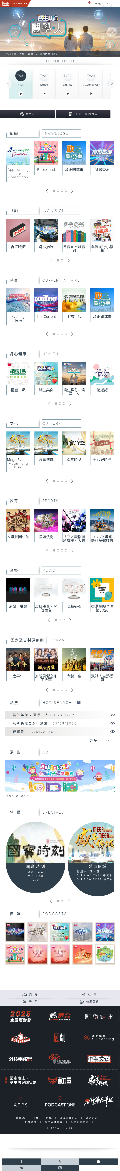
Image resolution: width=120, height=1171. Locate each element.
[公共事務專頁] (20, 1059)
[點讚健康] (99, 1016)
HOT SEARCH (57, 702)
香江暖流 (18, 247)
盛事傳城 (46, 460)
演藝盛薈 (74, 607)
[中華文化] (99, 1059)
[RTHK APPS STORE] (20, 1101)
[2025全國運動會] (20, 1016)
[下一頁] (112, 83)
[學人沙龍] (37, 931)
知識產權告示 (70, 1118)
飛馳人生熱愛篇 (102, 678)
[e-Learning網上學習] (99, 1037)
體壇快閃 (46, 537)
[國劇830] (59, 1037)
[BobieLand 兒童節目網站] (20, 1037)
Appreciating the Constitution (18, 173)
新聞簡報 (44, 85)
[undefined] (89, 2)
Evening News (18, 318)
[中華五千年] (99, 1101)
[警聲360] (82, 931)
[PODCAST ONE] (59, 1101)
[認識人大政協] (82, 954)
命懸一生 (74, 676)
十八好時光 (102, 460)
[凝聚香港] (105, 931)
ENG (96, 4)
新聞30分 (67, 85)
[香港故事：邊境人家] (105, 954)
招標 (50, 1118)
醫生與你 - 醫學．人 (74, 392)
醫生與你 (46, 390)
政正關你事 (74, 170)
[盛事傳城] (99, 1080)
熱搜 (14, 703)
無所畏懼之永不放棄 (46, 678)
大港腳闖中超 (18, 537)
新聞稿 (21, 1118)
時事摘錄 (46, 247)
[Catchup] (78, 702)
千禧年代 (74, 316)
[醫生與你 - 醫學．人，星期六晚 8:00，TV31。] (60, 32)
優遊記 (102, 390)
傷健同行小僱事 (102, 249)
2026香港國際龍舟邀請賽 (102, 539)
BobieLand (46, 170)
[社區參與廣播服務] (59, 1059)
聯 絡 (33, 1001)
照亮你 (21, 85)
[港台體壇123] (15, 931)
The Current (46, 316)
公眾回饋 (92, 1001)
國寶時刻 (74, 460)
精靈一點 (18, 390)
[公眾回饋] (82, 1001)
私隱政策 (32, 1122)
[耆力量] (59, 1080)
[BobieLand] (60, 780)
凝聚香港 (102, 170)
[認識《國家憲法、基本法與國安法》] (20, 1080)
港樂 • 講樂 (18, 607)
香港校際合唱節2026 (102, 609)
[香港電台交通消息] (25, 994)
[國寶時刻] (35, 842)
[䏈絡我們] (25, 1001)
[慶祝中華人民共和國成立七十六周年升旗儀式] (60, 954)
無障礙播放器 (55, 1122)
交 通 (33, 994)
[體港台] (59, 1016)
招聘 (36, 1118)
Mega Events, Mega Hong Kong (18, 464)
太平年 (18, 676)
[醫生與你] (60, 931)
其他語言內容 (80, 1122)
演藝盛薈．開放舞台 (46, 609)
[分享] (83, 994)
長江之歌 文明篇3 (91, 85)
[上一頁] (7, 83)
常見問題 (92, 1118)
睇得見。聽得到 (74, 249)
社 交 (92, 994)
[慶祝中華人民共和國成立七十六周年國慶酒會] (37, 954)
